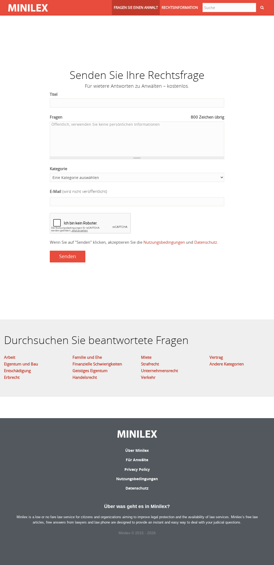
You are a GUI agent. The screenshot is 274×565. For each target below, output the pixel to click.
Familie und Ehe (87, 357)
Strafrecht (150, 364)
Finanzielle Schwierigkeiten (97, 364)
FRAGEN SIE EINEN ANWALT (136, 7)
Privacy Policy (137, 469)
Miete (146, 357)
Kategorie (58, 168)
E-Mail (78, 191)
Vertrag (216, 357)
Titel (54, 94)
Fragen (137, 117)
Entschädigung (17, 370)
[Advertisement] (137, 39)
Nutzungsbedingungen (164, 242)
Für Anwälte (137, 459)
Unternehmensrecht (159, 370)
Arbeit (9, 357)
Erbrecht (12, 377)
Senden (67, 256)
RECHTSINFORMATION (180, 7)
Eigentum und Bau (21, 364)
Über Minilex (137, 450)
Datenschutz (205, 242)
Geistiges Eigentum (90, 370)
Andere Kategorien (227, 364)
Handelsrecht (85, 377)
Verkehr (148, 377)
